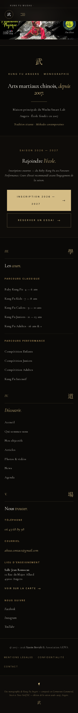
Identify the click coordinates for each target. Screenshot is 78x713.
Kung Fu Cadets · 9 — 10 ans (23, 308)
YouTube (9, 627)
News (8, 468)
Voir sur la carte (23, 588)
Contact (11, 666)
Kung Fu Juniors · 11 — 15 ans (23, 317)
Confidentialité (51, 657)
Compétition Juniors (18, 361)
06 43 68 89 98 (14, 529)
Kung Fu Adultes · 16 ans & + (23, 326)
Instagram (11, 618)
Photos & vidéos (15, 459)
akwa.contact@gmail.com (21, 550)
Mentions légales (18, 657)
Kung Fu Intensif (15, 379)
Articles (10, 450)
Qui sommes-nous (16, 431)
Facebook (10, 609)
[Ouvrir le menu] (23, 14)
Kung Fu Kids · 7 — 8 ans (21, 299)
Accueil (9, 422)
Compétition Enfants (19, 351)
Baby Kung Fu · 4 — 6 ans (21, 289)
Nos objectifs (14, 441)
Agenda (9, 477)
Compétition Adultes (19, 370)
